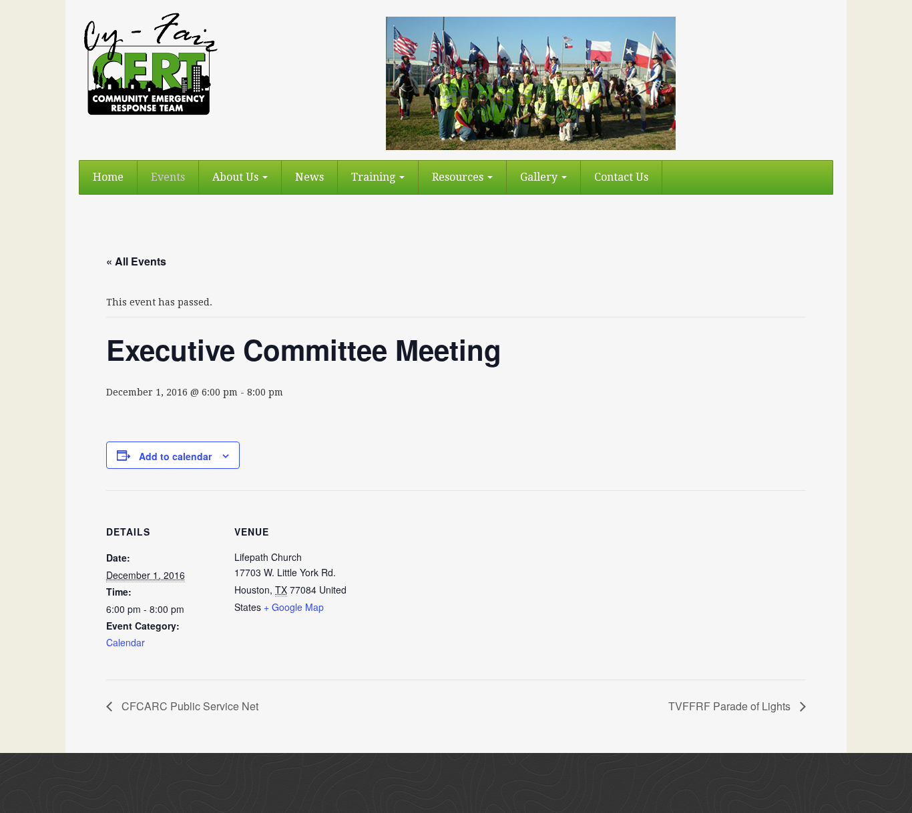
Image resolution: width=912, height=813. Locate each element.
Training (374, 177)
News (309, 177)
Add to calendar (175, 456)
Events (168, 177)
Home (108, 177)
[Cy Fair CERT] (150, 63)
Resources (459, 177)
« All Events (136, 261)
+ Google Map (294, 607)
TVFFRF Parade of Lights (730, 706)
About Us (236, 177)
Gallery (540, 177)
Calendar (125, 642)
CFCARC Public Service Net (188, 706)
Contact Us (621, 177)
